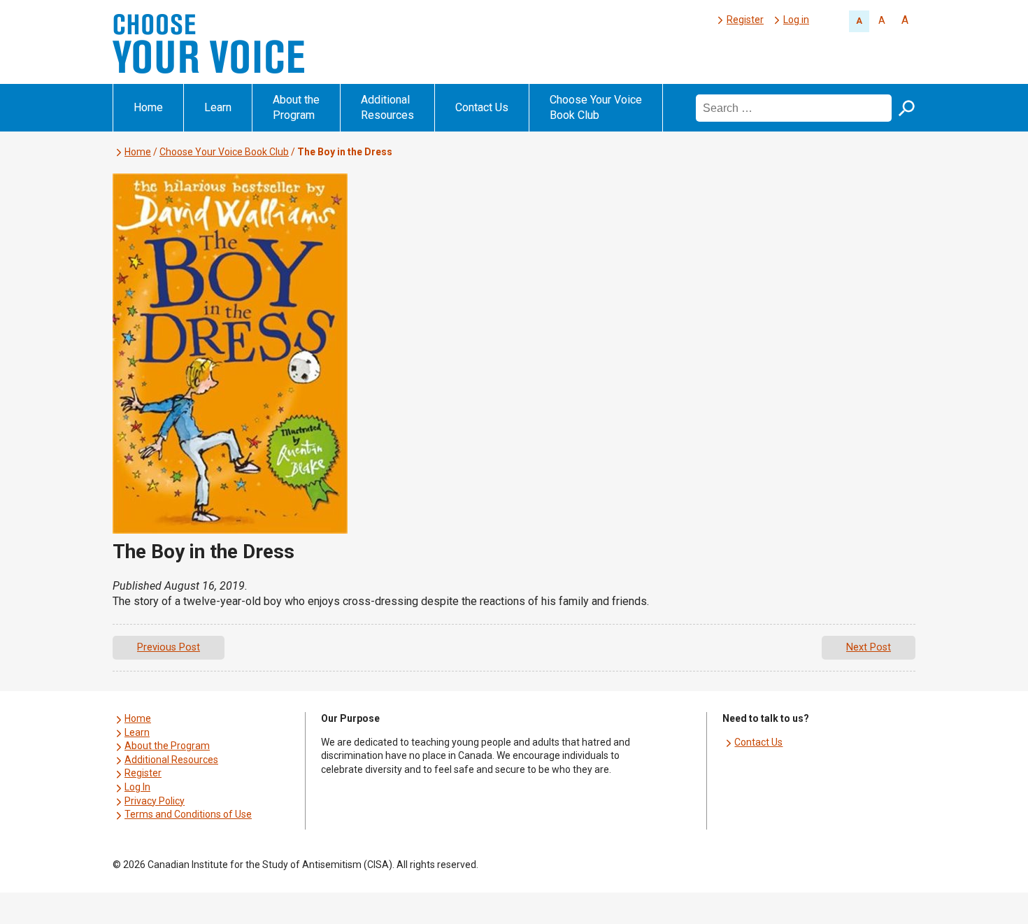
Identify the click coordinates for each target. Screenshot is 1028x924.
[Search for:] (795, 107)
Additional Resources (387, 107)
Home (148, 107)
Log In (137, 786)
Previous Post (168, 647)
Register (745, 19)
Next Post (868, 647)
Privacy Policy (154, 800)
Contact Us (481, 107)
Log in (796, 19)
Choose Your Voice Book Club (596, 107)
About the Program (296, 107)
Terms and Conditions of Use (188, 814)
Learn (217, 107)
